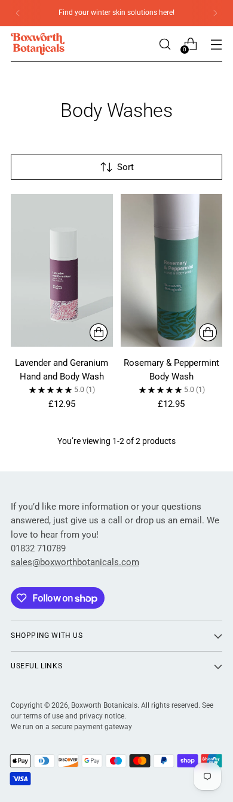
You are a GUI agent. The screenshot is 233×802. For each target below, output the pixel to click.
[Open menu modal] (216, 44)
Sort (125, 167)
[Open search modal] (164, 44)
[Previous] (18, 13)
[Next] (215, 13)
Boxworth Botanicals (104, 705)
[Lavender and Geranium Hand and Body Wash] (62, 270)
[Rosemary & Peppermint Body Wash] (172, 270)
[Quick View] (98, 332)
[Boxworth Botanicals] (38, 44)
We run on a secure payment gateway (71, 727)
